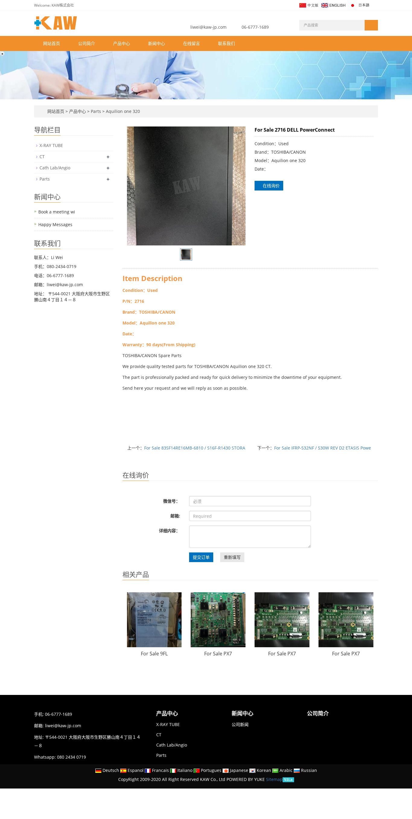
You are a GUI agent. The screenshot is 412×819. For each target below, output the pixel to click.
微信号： (171, 501)
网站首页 (51, 43)
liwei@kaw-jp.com (208, 27)
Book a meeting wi (56, 212)
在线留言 (191, 43)
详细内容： (169, 530)
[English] (333, 4)
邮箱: (175, 516)
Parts (96, 111)
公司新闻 (240, 724)
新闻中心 (156, 43)
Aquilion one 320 (122, 111)
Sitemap (274, 779)
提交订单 (201, 557)
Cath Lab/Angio (55, 168)
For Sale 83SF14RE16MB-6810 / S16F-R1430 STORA (194, 448)
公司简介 (86, 43)
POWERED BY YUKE (246, 779)
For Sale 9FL (154, 653)
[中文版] (308, 4)
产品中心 (121, 43)
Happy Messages (55, 224)
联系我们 (226, 43)
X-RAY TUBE (51, 145)
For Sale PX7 (218, 653)
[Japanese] (360, 4)
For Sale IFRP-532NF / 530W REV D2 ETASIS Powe (322, 448)
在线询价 (270, 185)
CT (42, 156)
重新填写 (232, 557)
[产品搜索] (371, 25)
